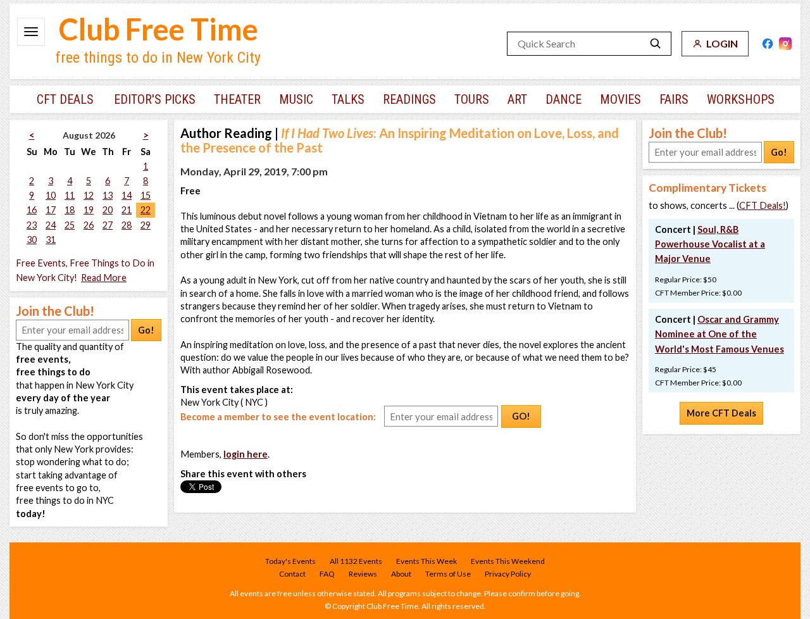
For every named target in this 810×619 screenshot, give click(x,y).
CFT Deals (65, 99)
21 (127, 209)
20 (108, 209)
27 (108, 225)
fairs (673, 99)
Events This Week (426, 561)
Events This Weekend (508, 561)
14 (127, 195)
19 (89, 209)
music (296, 99)
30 (32, 239)
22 (145, 209)
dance (563, 99)
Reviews (363, 573)
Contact (292, 573)
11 (70, 195)
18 (70, 209)
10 (51, 195)
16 (32, 209)
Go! (146, 330)
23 (32, 225)
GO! (521, 416)
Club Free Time (158, 29)
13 (108, 195)
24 (51, 225)
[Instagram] (785, 43)
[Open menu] (31, 32)
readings (409, 99)
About (401, 573)
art (517, 99)
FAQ (327, 573)
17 (51, 209)
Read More (104, 277)
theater (237, 99)
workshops (741, 99)
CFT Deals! (762, 205)
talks (348, 99)
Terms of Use (448, 573)
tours (471, 99)
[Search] (655, 43)
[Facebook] (767, 43)
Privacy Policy (508, 573)
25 (70, 225)
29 (145, 225)
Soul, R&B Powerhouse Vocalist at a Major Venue (710, 244)
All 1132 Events (356, 561)
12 (89, 195)
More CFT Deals (721, 413)
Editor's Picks (155, 99)
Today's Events (290, 561)
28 (127, 225)
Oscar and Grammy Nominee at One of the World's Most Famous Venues (719, 334)
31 (51, 239)
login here (245, 454)
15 (145, 195)
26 (89, 225)
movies (620, 99)
